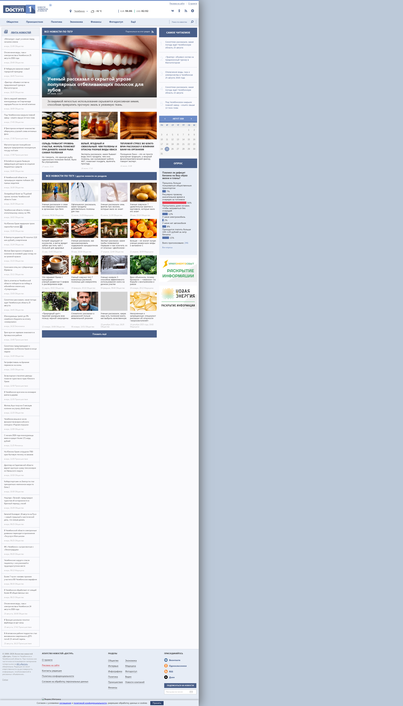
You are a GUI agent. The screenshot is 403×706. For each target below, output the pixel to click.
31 (162, 154)
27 (178, 149)
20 (178, 144)
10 (162, 139)
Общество (12, 21)
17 (162, 144)
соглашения (65, 702)
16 (194, 139)
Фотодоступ (116, 21)
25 (167, 149)
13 (178, 139)
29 (189, 149)
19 (172, 144)
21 (183, 144)
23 (194, 144)
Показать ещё (99, 333)
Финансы (96, 21)
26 (172, 149)
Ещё (133, 21)
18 (167, 144)
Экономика (76, 21)
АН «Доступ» (22, 664)
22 (189, 144)
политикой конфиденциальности (90, 702)
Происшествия (34, 21)
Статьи (5, 680)
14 (183, 139)
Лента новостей (21, 32)
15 (189, 139)
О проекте (192, 3)
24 (162, 149)
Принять (157, 702)
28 (183, 149)
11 (167, 139)
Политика (56, 21)
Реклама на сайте (177, 3)
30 (194, 149)
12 (172, 139)
